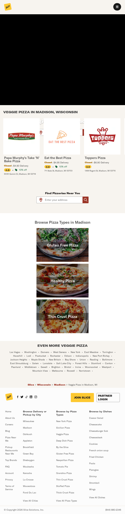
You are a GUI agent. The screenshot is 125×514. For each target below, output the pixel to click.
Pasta (92, 463)
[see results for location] (41, 132)
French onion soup (98, 450)
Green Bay (28, 453)
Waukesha (28, 466)
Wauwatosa (29, 486)
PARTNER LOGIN (105, 397)
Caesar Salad (96, 418)
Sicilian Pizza (63, 427)
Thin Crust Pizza (64, 479)
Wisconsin (44, 384)
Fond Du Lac (29, 492)
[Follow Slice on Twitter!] (21, 397)
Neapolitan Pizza (65, 460)
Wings (92, 489)
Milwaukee (28, 421)
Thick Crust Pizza (65, 492)
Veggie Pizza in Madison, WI (82, 384)
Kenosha (27, 473)
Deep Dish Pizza (64, 440)
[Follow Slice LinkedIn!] (31, 397)
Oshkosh (27, 434)
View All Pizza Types (66, 500)
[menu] (117, 7)
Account (9, 473)
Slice (31, 384)
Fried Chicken (96, 456)
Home (8, 411)
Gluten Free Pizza (65, 453)
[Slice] (8, 7)
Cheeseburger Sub (98, 430)
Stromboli (94, 482)
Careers (9, 424)
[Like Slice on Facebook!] (17, 397)
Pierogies (94, 469)
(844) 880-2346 (113, 509)
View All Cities (30, 500)
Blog (7, 430)
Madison (59, 384)
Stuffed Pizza (63, 486)
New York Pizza (64, 421)
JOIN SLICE (82, 397)
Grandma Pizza (64, 473)
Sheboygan (28, 460)
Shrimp (93, 476)
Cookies (93, 443)
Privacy (9, 479)
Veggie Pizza (62, 434)
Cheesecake (95, 424)
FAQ (7, 466)
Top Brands (11, 460)
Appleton (27, 440)
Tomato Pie (62, 466)
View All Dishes (97, 497)
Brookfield (28, 447)
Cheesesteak (95, 437)
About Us (10, 418)
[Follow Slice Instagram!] (35, 397)
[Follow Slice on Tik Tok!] (26, 397)
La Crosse (28, 479)
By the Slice (62, 447)
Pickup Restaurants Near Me (11, 450)
